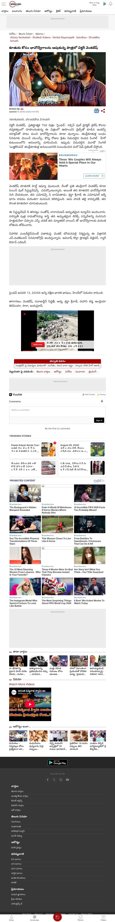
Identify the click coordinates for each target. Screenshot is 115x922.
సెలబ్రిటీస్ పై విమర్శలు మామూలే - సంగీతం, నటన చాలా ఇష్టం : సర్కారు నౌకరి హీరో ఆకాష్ (57, 365)
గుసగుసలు (15, 822)
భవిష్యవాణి (70, 11)
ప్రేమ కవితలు (16, 899)
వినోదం (12, 34)
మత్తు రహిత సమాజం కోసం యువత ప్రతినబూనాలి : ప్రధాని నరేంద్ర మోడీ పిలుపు (57, 671)
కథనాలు (39, 34)
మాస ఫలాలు (16, 868)
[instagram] (67, 779)
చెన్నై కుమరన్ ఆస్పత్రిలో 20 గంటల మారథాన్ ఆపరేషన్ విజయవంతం (57, 746)
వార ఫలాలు (16, 864)
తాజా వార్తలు (20, 652)
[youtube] (60, 779)
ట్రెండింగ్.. (93, 372)
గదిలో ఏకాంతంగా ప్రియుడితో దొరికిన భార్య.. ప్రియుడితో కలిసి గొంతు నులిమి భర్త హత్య (79, 671)
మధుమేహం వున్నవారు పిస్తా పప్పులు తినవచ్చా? (36, 746)
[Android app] (57, 763)
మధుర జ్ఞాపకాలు (18, 894)
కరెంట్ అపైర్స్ (16, 800)
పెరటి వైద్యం (16, 847)
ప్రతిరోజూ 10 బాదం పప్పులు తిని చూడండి (79, 746)
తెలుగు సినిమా (33, 11)
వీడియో (17, 679)
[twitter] (54, 779)
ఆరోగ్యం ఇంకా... (22, 727)
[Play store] (105, 3)
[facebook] (47, 779)
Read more (38, 345)
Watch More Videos (22, 685)
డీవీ (22, 109)
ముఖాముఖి (16, 826)
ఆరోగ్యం (48, 11)
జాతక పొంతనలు (18, 878)
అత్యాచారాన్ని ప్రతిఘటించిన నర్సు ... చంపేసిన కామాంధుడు (38, 671)
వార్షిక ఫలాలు (16, 873)
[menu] (4, 4)
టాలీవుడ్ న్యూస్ (18, 831)
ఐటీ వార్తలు (16, 810)
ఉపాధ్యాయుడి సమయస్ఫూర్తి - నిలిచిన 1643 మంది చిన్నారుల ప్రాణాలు (97, 671)
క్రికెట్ (58, 11)
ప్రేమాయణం (86, 11)
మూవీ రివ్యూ (16, 836)
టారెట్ (13, 882)
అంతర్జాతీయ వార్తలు (19, 796)
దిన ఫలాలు (16, 859)
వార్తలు (4, 11)
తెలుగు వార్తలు (43, 372)
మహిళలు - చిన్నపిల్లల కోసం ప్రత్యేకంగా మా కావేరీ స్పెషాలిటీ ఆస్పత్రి (16, 746)
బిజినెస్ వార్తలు (17, 805)
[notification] (110, 3)
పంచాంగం (17, 11)
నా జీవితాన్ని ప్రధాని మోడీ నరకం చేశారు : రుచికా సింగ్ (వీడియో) (18, 671)
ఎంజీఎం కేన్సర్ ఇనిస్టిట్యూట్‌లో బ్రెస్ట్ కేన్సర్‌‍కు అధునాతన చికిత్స (99, 746)
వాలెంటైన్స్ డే (16, 904)
